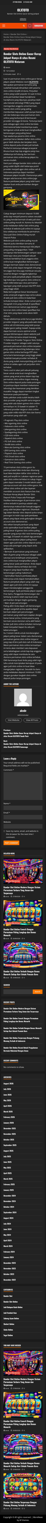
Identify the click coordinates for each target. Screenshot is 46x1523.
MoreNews (38, 1517)
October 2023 (9, 1274)
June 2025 (7, 1162)
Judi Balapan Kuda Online (13, 1307)
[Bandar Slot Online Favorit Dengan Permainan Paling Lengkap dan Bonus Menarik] (23, 913)
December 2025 (10, 1128)
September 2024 (10, 1212)
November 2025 (10, 1134)
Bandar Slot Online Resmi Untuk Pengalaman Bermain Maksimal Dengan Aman (21, 1049)
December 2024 (10, 1195)
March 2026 (8, 1111)
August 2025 (8, 1150)
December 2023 (10, 1262)
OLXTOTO (23, 10)
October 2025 (9, 1139)
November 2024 (10, 1201)
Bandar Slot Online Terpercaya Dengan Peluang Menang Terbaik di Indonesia (21, 1039)
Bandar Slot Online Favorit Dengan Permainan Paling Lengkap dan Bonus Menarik (20, 932)
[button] (3, 25)
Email (7, 812)
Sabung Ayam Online (11, 1318)
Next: (22, 744)
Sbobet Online (9, 1324)
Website (7, 822)
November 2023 (10, 1268)
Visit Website (13, 720)
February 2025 (9, 1184)
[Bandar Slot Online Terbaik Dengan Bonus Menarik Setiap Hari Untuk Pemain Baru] (23, 955)
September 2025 (10, 1145)
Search (7, 985)
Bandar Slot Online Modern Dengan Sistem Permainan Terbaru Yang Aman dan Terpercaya (22, 890)
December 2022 (10, 1279)
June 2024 (7, 1229)
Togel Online (8, 1335)
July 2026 (7, 1089)
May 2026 (7, 1100)
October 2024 (9, 1206)
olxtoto (23, 19)
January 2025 (9, 1190)
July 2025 (7, 1156)
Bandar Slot (8, 1296)
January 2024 (9, 1257)
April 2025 (8, 1173)
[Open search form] (24, 25)
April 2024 (8, 1240)
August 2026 (8, 1083)
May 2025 (7, 1167)
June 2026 (8, 1094)
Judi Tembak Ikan (10, 1312)
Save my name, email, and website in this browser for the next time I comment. (22, 834)
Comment (9, 770)
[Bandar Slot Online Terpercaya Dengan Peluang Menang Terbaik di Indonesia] (23, 1486)
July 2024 (7, 1223)
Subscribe (38, 25)
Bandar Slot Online (11, 49)
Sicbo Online (8, 1329)
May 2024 (7, 1234)
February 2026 (9, 1117)
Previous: (22, 733)
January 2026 (9, 1122)
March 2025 (8, 1178)
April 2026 (8, 1105)
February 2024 (9, 1251)
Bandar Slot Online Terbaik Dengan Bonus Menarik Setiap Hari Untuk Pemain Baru (22, 973)
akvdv (8, 67)
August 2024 (8, 1218)
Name (7, 803)
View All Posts (32, 720)
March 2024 (8, 1246)
